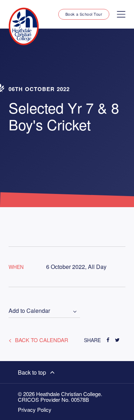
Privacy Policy (34, 409)
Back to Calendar (41, 340)
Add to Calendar (29, 311)
